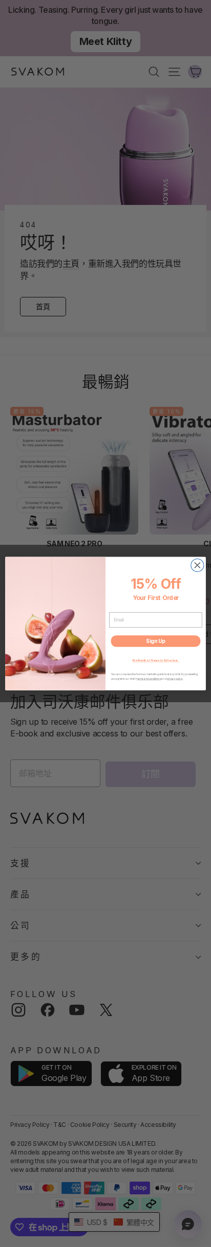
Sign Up (155, 641)
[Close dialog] (197, 565)
